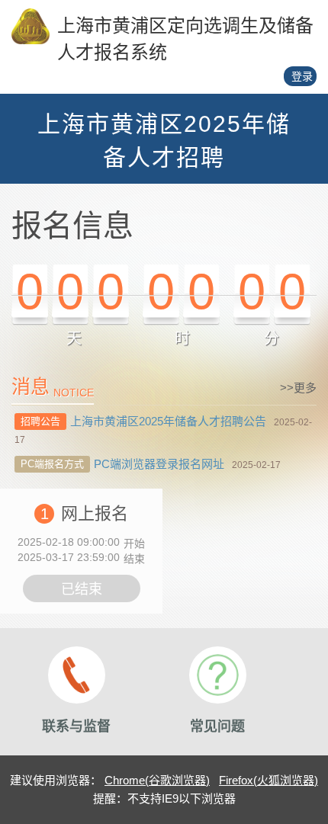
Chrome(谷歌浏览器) (157, 780)
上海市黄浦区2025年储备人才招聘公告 (168, 421)
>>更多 (298, 387)
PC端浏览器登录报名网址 (159, 463)
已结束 (81, 589)
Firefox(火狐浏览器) (268, 780)
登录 (302, 76)
